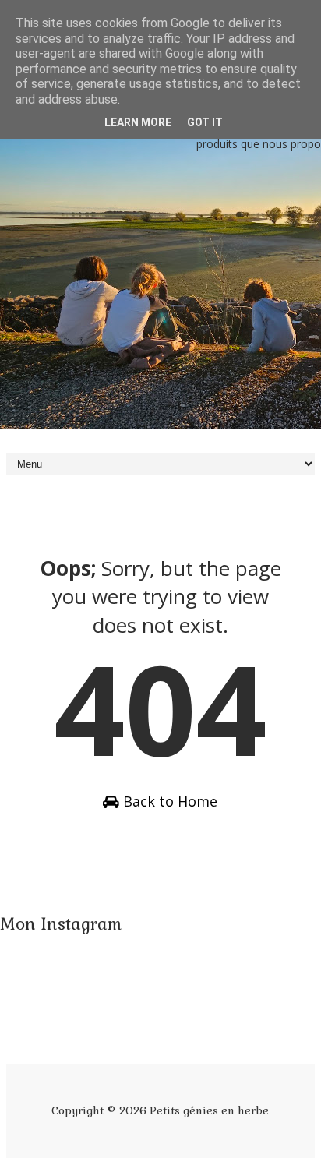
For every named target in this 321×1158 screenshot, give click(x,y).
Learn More (137, 122)
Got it (205, 122)
